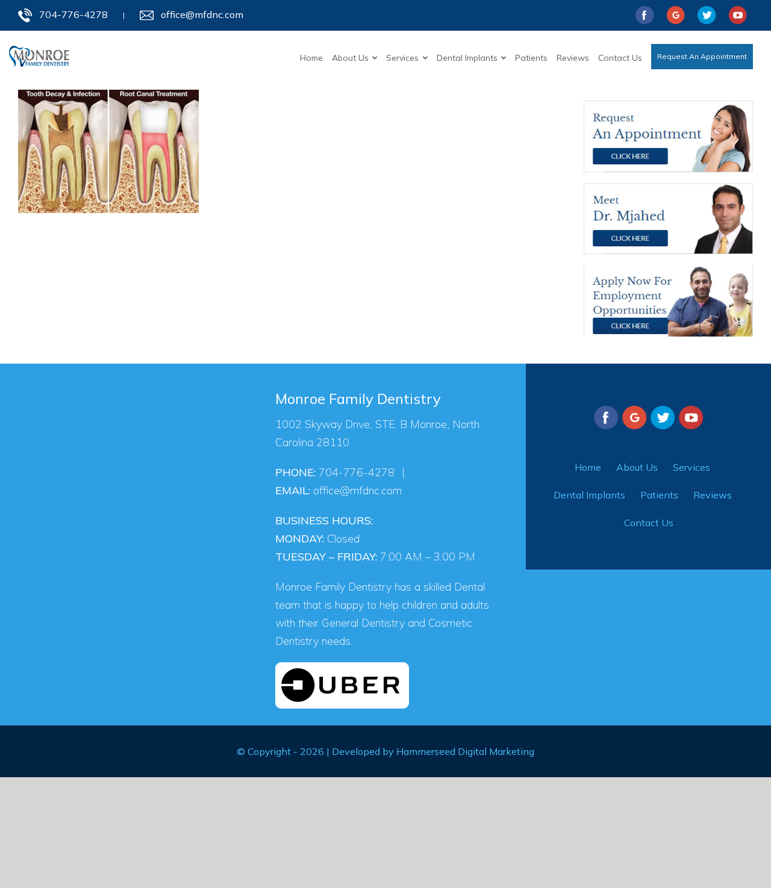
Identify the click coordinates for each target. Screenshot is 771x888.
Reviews (712, 492)
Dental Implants (589, 492)
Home (588, 464)
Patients (659, 492)
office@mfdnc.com (202, 13)
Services (691, 464)
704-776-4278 (73, 13)
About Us (637, 464)
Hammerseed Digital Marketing (465, 748)
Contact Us (648, 520)
